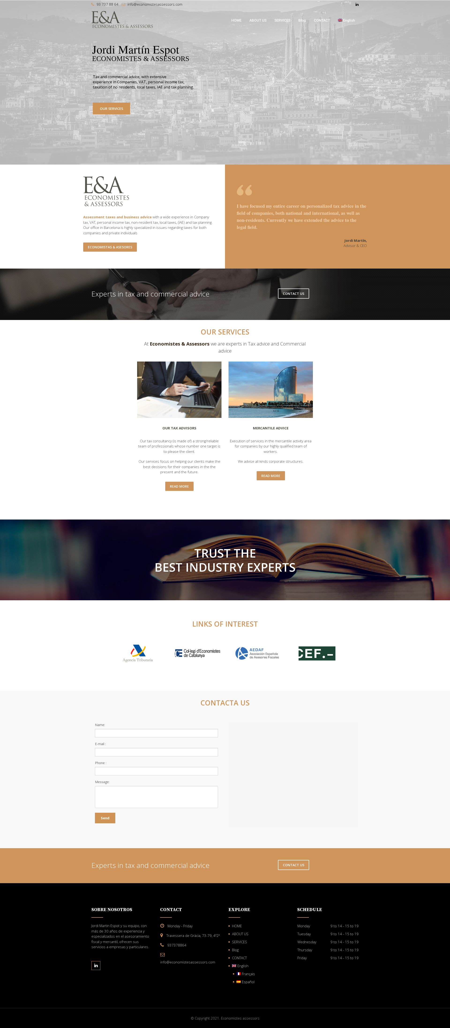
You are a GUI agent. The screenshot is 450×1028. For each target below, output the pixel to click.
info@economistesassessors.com (155, 4)
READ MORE (179, 486)
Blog (302, 20)
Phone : (100, 763)
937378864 (176, 945)
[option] (138, 653)
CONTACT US (293, 293)
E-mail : (100, 744)
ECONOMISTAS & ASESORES (110, 247)
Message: (102, 782)
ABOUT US (257, 20)
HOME (236, 20)
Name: (100, 725)
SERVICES (282, 20)
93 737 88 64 (107, 4)
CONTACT (322, 20)
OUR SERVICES (111, 108)
